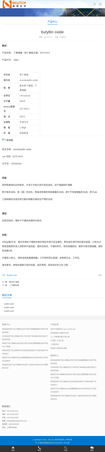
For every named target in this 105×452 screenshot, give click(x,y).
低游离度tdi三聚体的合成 (59, 333)
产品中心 (52, 21)
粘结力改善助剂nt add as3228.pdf (62, 329)
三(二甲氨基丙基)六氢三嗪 (60, 337)
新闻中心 (6, 324)
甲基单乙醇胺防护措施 (58, 348)
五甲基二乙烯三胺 (57, 341)
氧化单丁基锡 (14, 282)
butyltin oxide (9, 304)
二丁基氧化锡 (14, 285)
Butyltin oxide (12, 275)
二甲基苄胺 (54, 344)
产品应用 (54, 324)
